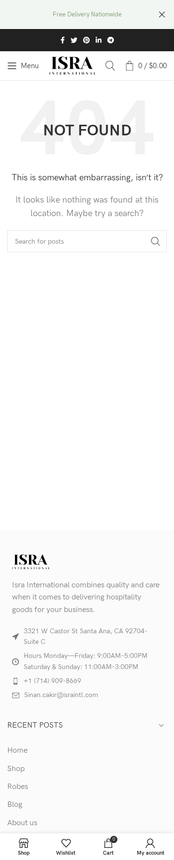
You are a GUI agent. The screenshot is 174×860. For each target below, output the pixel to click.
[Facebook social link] (63, 40)
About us (22, 823)
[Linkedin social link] (98, 40)
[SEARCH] (156, 241)
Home (17, 750)
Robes (17, 786)
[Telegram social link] (110, 40)
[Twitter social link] (74, 40)
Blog (14, 804)
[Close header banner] (162, 14)
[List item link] (87, 681)
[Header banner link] (72, 14)
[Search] (110, 65)
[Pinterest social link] (86, 40)
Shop (16, 768)
